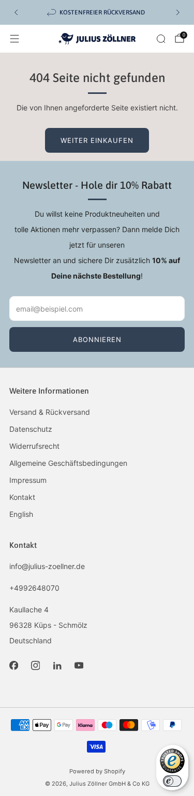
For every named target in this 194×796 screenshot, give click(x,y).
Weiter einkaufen (97, 140)
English (21, 514)
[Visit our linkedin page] (57, 665)
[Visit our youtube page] (78, 665)
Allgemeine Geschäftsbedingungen (68, 463)
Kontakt (22, 497)
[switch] (172, 781)
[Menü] (14, 39)
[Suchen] (161, 39)
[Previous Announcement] (16, 12)
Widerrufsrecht (34, 446)
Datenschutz (30, 429)
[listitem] (97, 12)
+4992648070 (34, 587)
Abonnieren (97, 339)
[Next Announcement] (178, 12)
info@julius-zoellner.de (47, 566)
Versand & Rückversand (49, 412)
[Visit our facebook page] (13, 665)
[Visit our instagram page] (35, 665)
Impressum (28, 480)
